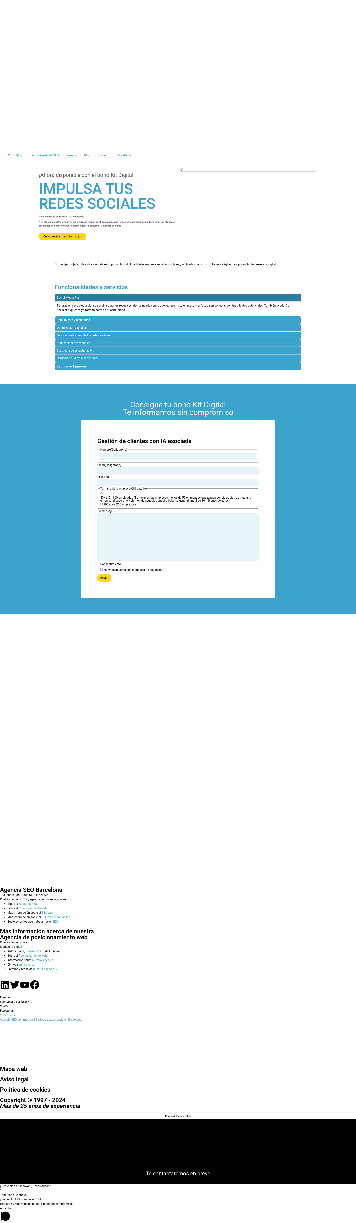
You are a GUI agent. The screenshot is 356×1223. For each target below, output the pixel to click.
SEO (55, 921)
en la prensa (27, 964)
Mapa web (13, 1068)
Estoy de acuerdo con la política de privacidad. (133, 569)
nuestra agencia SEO (46, 969)
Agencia (71, 155)
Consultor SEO (35, 951)
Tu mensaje (105, 511)
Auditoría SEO (28, 904)
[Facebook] (34, 984)
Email (109, 465)
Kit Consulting (13, 155)
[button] (178, 1186)
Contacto (103, 155)
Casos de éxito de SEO (44, 155)
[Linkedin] (4, 984)
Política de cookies (25, 1089)
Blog (87, 155)
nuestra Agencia (42, 960)
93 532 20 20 (8, 1015)
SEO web (47, 912)
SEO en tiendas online (56, 917)
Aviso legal (14, 1079)
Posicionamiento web (33, 908)
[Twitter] (14, 984)
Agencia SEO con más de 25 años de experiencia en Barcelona (40, 1019)
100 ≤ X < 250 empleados (119, 504)
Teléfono (103, 476)
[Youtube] (24, 984)
